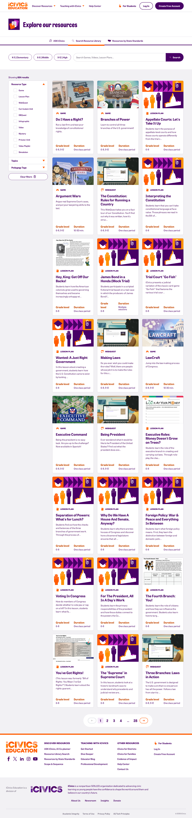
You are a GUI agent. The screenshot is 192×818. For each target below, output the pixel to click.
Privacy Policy (104, 813)
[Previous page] (92, 720)
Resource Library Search (56, 753)
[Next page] (144, 720)
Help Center (95, 5)
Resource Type (18, 84)
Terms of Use (88, 813)
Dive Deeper (87, 753)
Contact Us (122, 769)
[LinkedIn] (22, 758)
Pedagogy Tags (19, 167)
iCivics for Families (126, 753)
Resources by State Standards (59, 758)
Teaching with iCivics (70, 5)
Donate (117, 800)
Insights (105, 800)
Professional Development (94, 763)
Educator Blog (88, 758)
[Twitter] (15, 758)
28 (135, 720)
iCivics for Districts (126, 748)
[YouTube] (35, 758)
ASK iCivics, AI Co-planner (57, 748)
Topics (14, 160)
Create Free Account (169, 5)
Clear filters (26, 176)
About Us (75, 800)
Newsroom (90, 800)
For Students (129, 5)
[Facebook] (8, 758)
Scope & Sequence (53, 763)
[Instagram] (28, 758)
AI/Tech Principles (121, 813)
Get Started (87, 748)
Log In (146, 5)
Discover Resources (42, 5)
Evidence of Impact (127, 758)
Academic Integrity (71, 813)
